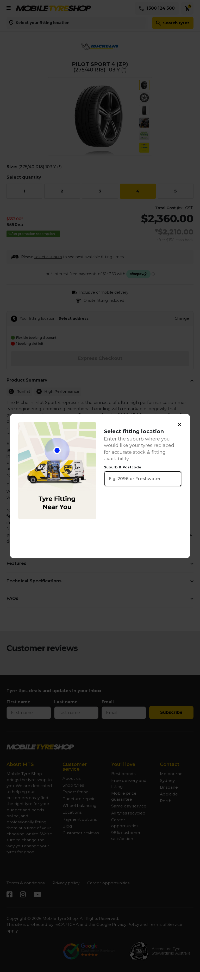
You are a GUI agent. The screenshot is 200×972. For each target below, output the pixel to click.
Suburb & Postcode (122, 467)
